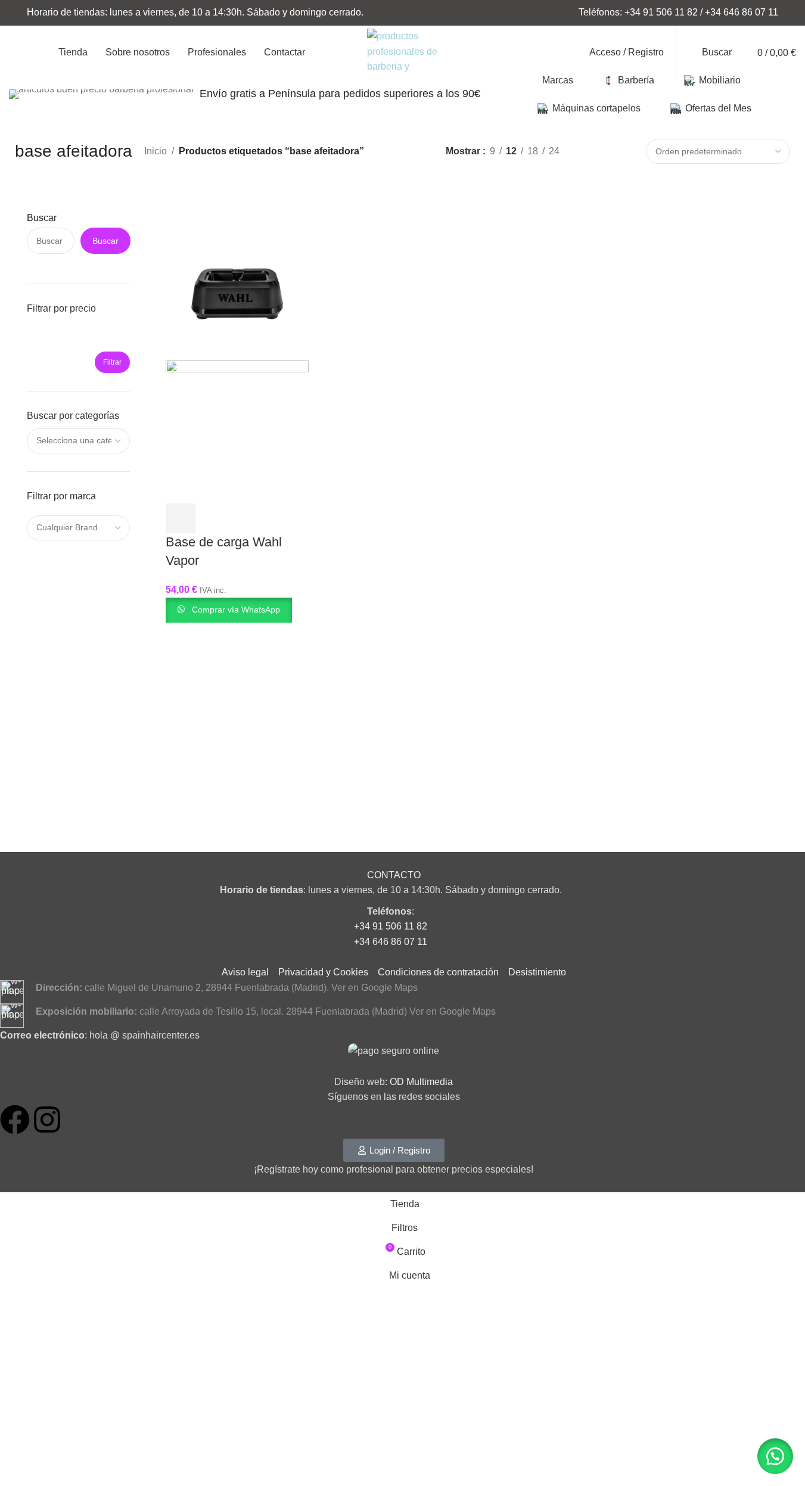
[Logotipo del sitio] (403, 51)
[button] (775, 1456)
